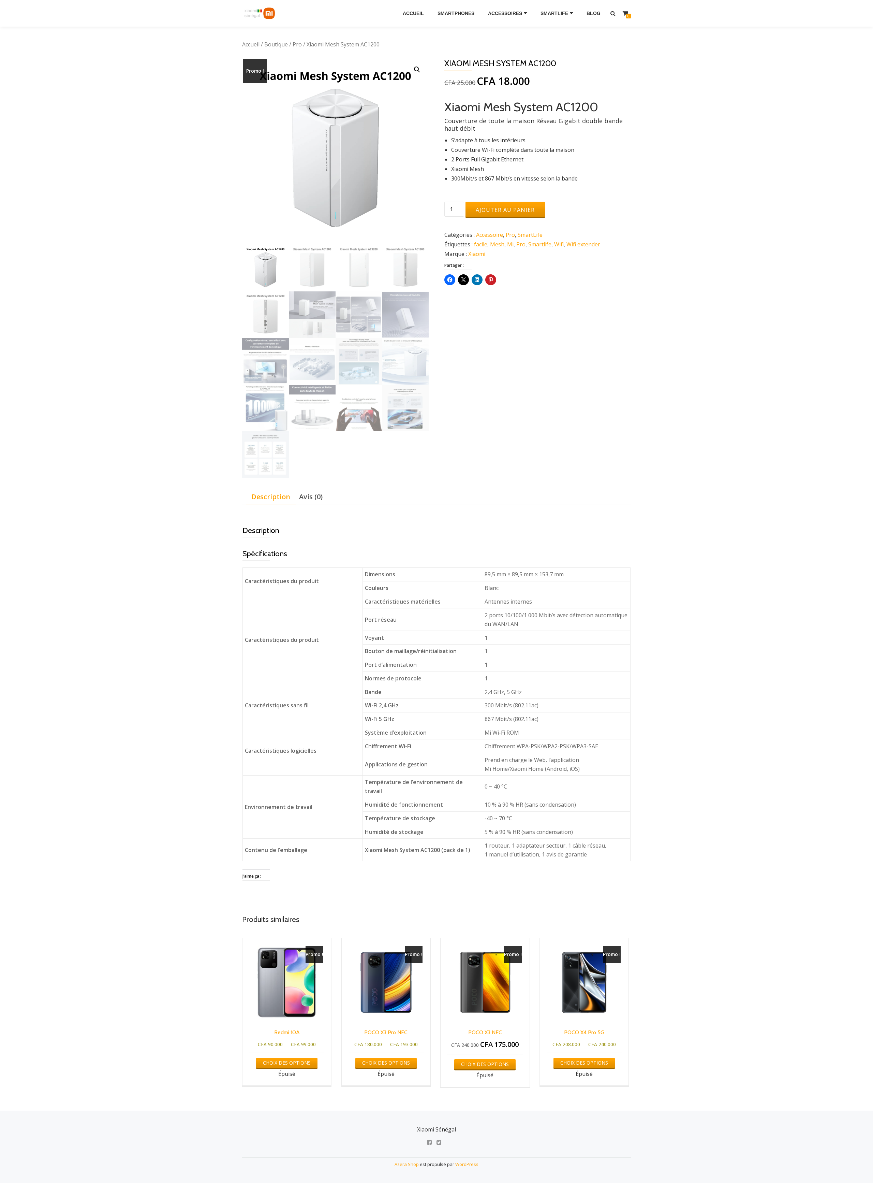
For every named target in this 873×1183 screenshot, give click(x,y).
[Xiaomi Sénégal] (260, 13)
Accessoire (489, 235)
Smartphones (456, 13)
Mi (510, 244)
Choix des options (287, 1062)
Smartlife (539, 244)
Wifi (559, 244)
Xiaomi (476, 254)
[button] (417, 69)
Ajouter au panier (505, 210)
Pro (297, 44)
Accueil (413, 13)
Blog (594, 13)
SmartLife (554, 13)
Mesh (497, 244)
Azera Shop (407, 1164)
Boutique (276, 44)
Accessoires (505, 13)
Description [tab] (270, 496)
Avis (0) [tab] (311, 496)
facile (480, 244)
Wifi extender (583, 244)
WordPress (466, 1164)
